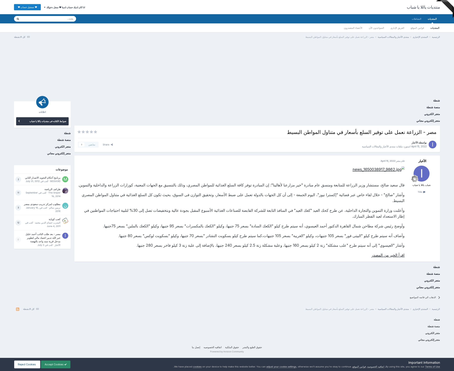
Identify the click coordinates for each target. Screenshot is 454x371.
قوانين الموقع (417, 27)
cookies (197, 366)
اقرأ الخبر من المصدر (388, 255)
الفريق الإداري (397, 27)
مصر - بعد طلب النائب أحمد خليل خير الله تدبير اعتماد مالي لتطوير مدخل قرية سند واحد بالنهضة (43, 238)
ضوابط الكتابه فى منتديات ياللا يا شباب (47, 121)
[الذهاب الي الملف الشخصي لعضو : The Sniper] (65, 191)
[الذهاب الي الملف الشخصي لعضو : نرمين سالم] (65, 206)
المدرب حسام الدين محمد (47, 222)
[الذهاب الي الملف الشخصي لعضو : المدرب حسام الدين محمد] (65, 221)
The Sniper (54, 192)
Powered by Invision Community (227, 351)
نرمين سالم (54, 207)
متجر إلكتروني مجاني (428, 120)
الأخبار (415, 142)
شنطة (436, 100)
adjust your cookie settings (281, 366)
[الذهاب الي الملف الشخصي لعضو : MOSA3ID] (65, 179)
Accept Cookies (54, 364)
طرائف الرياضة (52, 189)
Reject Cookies (27, 364)
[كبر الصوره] (379, 169)
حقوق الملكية (232, 347)
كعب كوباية (54, 219)
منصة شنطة (433, 107)
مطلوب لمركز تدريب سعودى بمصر (42, 204)
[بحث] (18, 19)
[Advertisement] (227, 69)
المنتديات (432, 18)
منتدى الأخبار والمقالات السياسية (378, 146)
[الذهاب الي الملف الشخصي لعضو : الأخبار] (432, 144)
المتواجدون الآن (376, 27)
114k (420, 191)
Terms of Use (432, 366)
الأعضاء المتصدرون (353, 27)
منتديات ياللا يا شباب (423, 7)
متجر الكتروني (432, 114)
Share (107, 144)
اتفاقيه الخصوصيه (213, 347)
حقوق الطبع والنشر (252, 347)
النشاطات (416, 18)
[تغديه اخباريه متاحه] (17, 309)
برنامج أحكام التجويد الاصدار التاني (42, 177)
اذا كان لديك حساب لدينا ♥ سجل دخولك (65, 7)
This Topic (32, 18)
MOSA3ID (55, 181)
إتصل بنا (196, 347)
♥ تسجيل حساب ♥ (27, 7)
